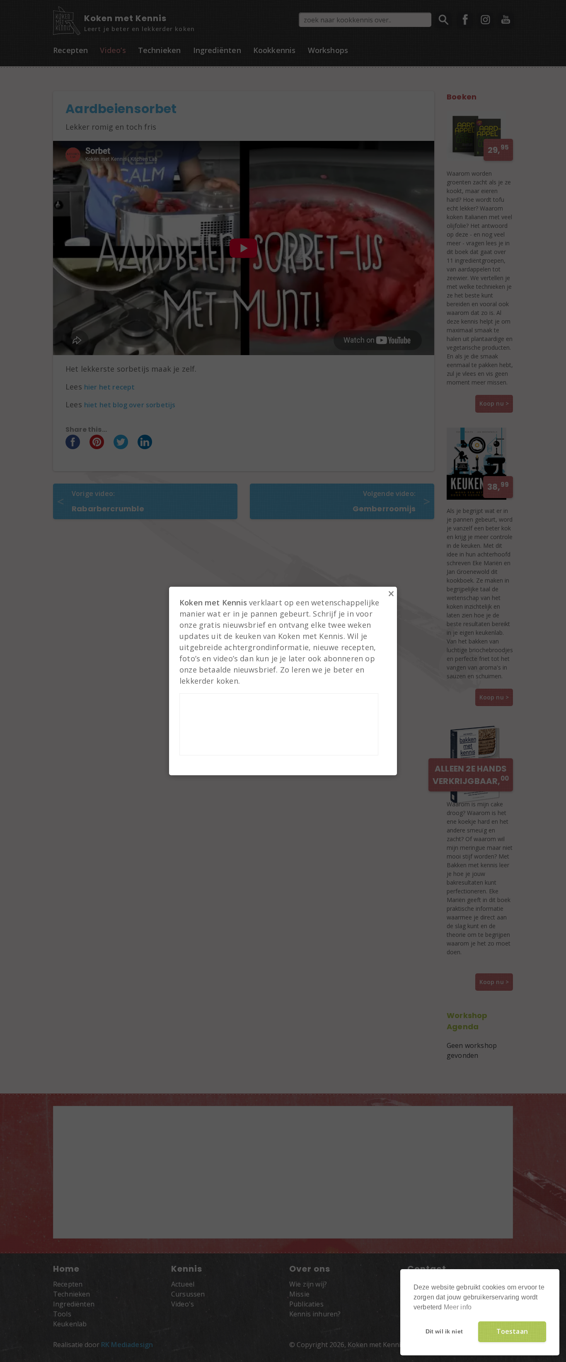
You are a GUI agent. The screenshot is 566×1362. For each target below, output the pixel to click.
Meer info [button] (458, 1307)
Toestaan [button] (512, 1331)
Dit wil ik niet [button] (444, 1331)
